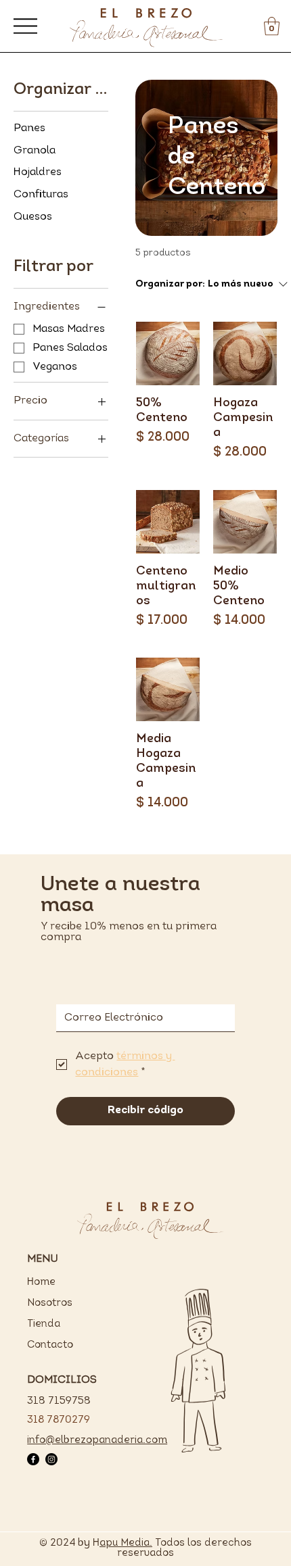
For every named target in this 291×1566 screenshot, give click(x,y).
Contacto (50, 1345)
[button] (271, 26)
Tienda (43, 1324)
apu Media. (125, 1543)
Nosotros (49, 1303)
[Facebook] (33, 1459)
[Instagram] (51, 1459)
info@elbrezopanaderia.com (97, 1441)
